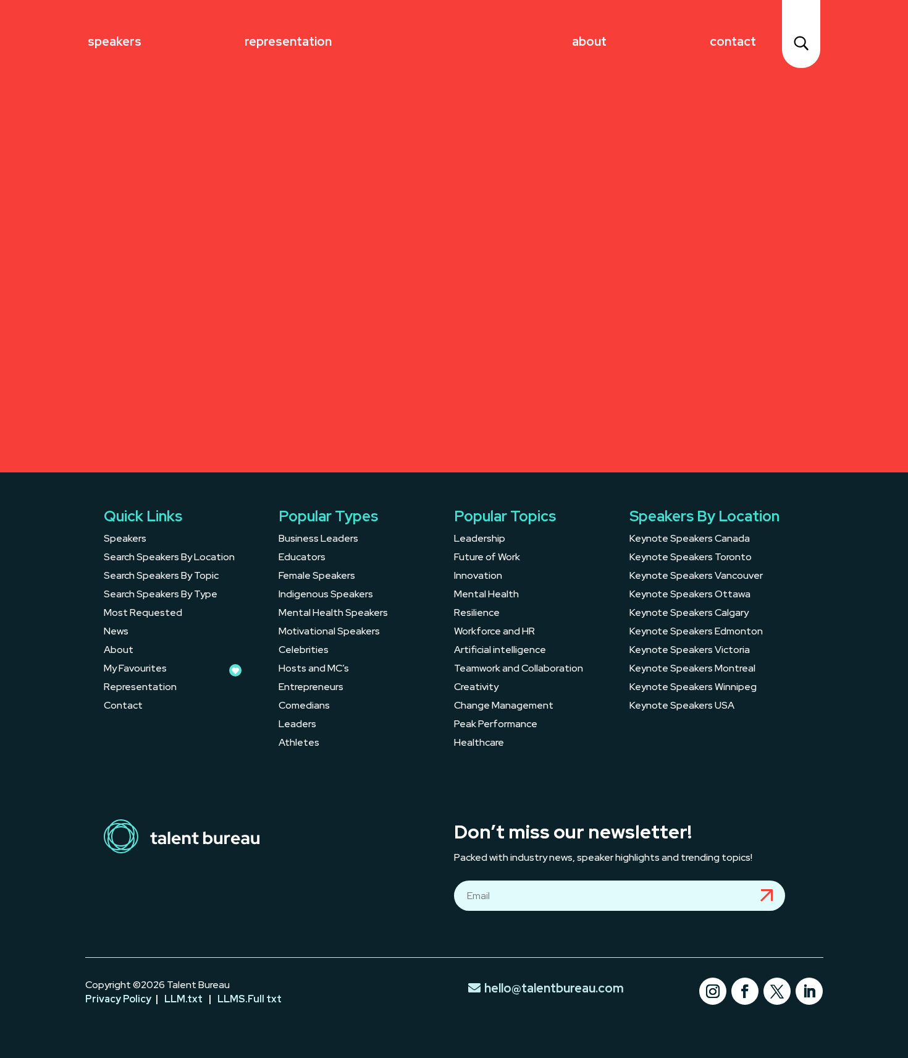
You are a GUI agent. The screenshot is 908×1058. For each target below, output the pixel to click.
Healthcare (479, 743)
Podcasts (174, 254)
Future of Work (487, 558)
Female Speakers (317, 576)
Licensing (177, 359)
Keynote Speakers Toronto (690, 558)
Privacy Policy (118, 998)
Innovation (478, 576)
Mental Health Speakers (333, 613)
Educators (302, 558)
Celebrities (304, 651)
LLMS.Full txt (249, 998)
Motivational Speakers (329, 632)
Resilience (477, 613)
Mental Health (486, 595)
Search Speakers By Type (160, 595)
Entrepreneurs (311, 688)
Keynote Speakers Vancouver (696, 576)
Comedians (304, 706)
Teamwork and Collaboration (518, 669)
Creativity (476, 688)
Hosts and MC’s (314, 669)
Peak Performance (495, 725)
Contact (733, 41)
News (116, 632)
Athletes (299, 743)
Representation (288, 41)
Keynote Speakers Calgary (689, 613)
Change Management (503, 706)
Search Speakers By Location (169, 558)
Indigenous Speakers (326, 595)
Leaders (297, 725)
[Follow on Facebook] (745, 991)
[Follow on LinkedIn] (809, 991)
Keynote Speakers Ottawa (689, 595)
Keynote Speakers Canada (689, 539)
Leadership (479, 539)
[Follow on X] (777, 991)
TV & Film (178, 412)
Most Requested (143, 613)
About (589, 41)
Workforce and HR (494, 632)
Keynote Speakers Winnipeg (693, 688)
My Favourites (135, 669)
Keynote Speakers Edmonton (696, 632)
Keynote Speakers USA (681, 706)
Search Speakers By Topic (161, 576)
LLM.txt (183, 998)
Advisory (172, 148)
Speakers (114, 41)
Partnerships (208, 306)
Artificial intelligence (500, 651)
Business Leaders (318, 539)
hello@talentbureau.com (554, 988)
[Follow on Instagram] (712, 991)
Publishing (185, 200)
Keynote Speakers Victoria (689, 651)
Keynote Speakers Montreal (692, 669)
